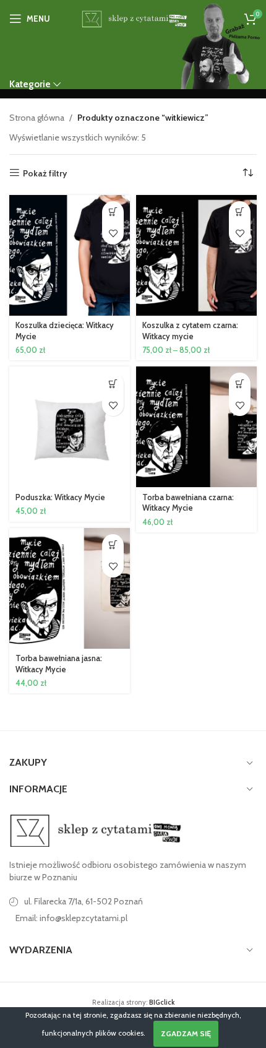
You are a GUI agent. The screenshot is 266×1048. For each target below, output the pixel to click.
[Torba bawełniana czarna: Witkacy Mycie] (196, 426)
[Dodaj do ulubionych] (113, 234)
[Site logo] (132, 17)
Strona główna (36, 117)
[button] (113, 383)
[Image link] (95, 830)
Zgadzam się (186, 1033)
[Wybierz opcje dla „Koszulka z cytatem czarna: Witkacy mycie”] (240, 212)
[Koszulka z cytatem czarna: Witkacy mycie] (196, 255)
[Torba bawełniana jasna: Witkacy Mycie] (69, 588)
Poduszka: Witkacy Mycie (60, 497)
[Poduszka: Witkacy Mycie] (69, 426)
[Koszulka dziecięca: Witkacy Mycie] (69, 255)
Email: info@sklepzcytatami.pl (71, 918)
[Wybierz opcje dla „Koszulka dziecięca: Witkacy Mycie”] (113, 212)
